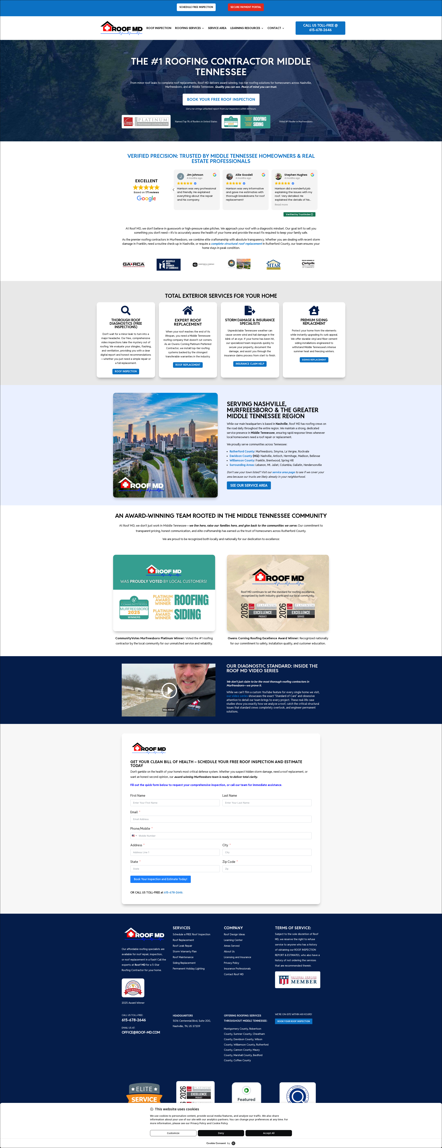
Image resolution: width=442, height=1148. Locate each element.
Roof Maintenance (183, 957)
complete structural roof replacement (236, 244)
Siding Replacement (184, 962)
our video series (237, 696)
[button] (317, 189)
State (134, 862)
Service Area (217, 28)
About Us (229, 951)
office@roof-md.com (141, 1032)
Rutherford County (242, 451)
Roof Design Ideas (234, 934)
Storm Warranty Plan (185, 951)
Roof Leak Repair (182, 945)
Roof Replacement (183, 940)
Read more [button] (183, 204)
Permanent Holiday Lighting (189, 968)
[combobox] (134, 835)
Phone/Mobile (140, 829)
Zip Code (228, 862)
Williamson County (242, 460)
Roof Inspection (158, 28)
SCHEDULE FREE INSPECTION (196, 7)
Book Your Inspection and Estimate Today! (160, 879)
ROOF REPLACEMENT (187, 364)
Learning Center (233, 940)
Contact (274, 28)
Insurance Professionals (237, 968)
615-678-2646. (173, 892)
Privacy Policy (231, 962)
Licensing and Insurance (237, 957)
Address (136, 845)
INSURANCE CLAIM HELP (250, 363)
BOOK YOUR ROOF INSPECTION (293, 1021)
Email (134, 812)
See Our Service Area (248, 485)
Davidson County (241, 456)
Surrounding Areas (242, 465)
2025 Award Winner (133, 1002)
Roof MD (140, 964)
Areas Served (231, 945)
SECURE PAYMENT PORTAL (245, 7)
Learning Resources (245, 28)
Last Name (229, 796)
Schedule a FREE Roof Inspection (191, 934)
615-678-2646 (320, 30)
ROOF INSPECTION (126, 371)
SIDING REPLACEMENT (314, 359)
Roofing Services (188, 28)
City (225, 845)
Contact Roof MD (234, 974)
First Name (137, 796)
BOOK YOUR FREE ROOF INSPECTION (221, 99)
